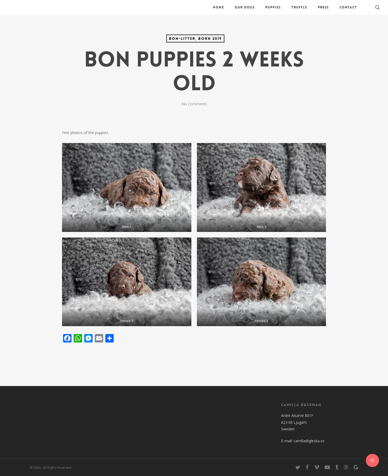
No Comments (194, 103)
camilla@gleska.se (309, 440)
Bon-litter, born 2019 (195, 38)
